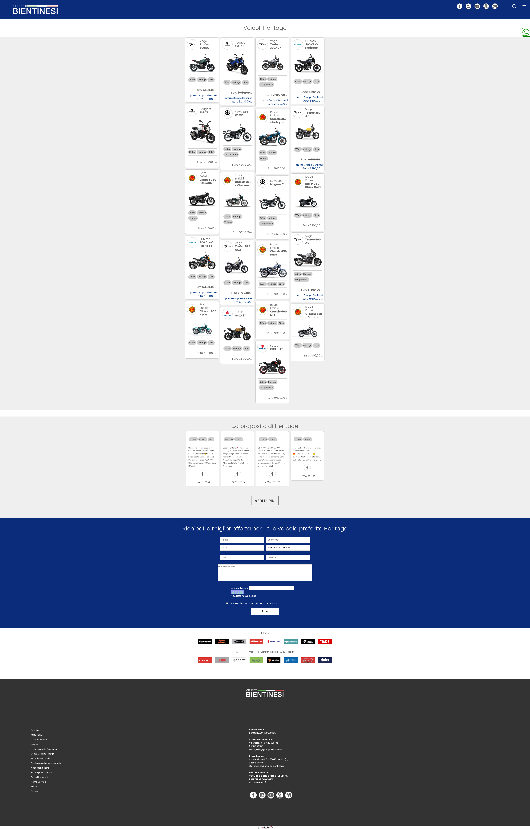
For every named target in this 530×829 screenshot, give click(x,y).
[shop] (487, 4)
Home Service (38, 781)
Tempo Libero (266, 84)
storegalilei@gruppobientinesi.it (266, 749)
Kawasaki (229, 439)
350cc (298, 149)
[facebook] (461, 4)
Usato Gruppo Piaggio (43, 753)
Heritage (202, 79)
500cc (298, 274)
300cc (192, 79)
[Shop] (280, 794)
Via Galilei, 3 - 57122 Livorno (263, 742)
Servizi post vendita (41, 772)
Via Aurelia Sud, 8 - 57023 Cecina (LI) (268, 759)
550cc (227, 282)
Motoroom (37, 735)
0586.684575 (256, 762)
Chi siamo (36, 791)
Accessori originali (40, 767)
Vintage (263, 158)
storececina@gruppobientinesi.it (267, 766)
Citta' (211, 79)
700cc (192, 276)
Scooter (35, 730)
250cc (227, 149)
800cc (227, 348)
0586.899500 (256, 746)
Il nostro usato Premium (44, 749)
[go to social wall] (265, 500)
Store (34, 786)
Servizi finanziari (39, 777)
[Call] (526, 32)
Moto (211, 439)
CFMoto (202, 439)
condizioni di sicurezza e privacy (260, 603)
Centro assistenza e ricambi (46, 763)
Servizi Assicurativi (40, 758)
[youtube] (479, 4)
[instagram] (470, 4)
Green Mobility (39, 739)
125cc (227, 82)
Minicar (35, 744)
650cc (263, 284)
